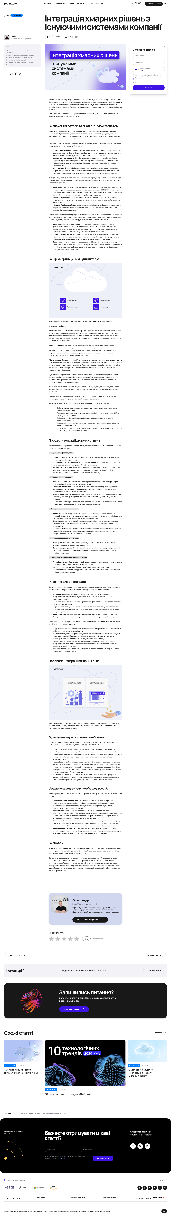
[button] (136, 69)
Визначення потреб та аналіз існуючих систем (21, 52)
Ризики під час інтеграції (17, 60)
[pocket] (15, 74)
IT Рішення (41, 1198)
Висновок (11, 65)
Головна (7, 1113)
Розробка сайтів (109, 1198)
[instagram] (144, 1188)
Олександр (16, 37)
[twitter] (11, 74)
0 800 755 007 (136, 3)
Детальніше (137, 79)
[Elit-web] (158, 1198)
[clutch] (155, 1188)
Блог (15, 1113)
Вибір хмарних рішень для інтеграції (21, 55)
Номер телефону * (145, 68)
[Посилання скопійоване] (20, 74)
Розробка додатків (77, 1198)
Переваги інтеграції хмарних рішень (20, 62)
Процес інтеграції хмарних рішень (20, 57)
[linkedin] (160, 1188)
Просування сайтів (143, 1198)
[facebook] (6, 74)
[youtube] (150, 1188)
